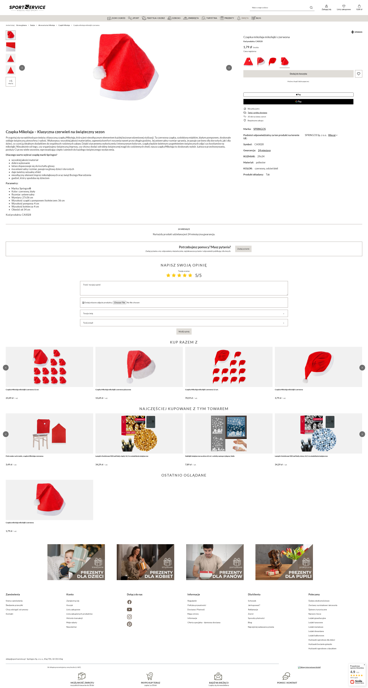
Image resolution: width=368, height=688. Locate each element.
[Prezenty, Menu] (235, 18)
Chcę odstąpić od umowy (17, 609)
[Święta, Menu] (250, 18)
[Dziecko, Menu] (182, 18)
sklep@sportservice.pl (16, 659)
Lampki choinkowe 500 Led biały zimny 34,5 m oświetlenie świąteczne (301, 456)
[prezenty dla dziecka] (76, 562)
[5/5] (190, 275)
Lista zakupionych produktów (79, 614)
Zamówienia (13, 594)
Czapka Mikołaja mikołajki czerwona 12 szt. (22, 389)
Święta (32, 25)
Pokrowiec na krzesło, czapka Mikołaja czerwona (24, 456)
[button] (22, 68)
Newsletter (71, 627)
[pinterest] (154, 624)
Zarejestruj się (72, 601)
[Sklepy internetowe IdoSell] (309, 667)
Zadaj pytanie (243, 249)
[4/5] (185, 275)
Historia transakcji (74, 618)
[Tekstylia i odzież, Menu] (166, 18)
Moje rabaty (71, 622)
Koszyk (69, 605)
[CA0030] (260, 62)
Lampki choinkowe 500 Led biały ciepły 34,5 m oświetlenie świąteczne (121, 456)
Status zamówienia (14, 601)
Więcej (332, 135)
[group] (125, 67)
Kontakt (9, 614)
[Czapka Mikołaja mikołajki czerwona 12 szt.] (49, 367)
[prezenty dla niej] (145, 562)
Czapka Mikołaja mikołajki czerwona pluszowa (113, 389)
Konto (70, 594)
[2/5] (174, 275)
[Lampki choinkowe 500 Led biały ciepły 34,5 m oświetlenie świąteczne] (139, 433)
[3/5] (179, 275)
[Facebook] (154, 602)
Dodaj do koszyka (298, 73)
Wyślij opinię (184, 331)
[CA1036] (248, 62)
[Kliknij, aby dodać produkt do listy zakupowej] (358, 73)
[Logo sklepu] (27, 7)
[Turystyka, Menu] (218, 18)
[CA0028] (285, 62)
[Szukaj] (311, 7)
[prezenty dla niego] (215, 562)
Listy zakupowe (73, 609)
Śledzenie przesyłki (14, 605)
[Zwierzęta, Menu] (200, 18)
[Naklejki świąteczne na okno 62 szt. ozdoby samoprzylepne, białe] (229, 433)
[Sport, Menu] (140, 18)
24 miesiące (264, 150)
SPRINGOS (259, 128)
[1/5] (168, 275)
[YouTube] (154, 609)
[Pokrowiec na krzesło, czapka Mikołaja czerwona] (49, 433)
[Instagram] (154, 617)
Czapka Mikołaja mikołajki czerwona (289, 389)
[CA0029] (273, 62)
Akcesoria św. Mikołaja (46, 25)
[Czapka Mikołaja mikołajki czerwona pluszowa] (139, 367)
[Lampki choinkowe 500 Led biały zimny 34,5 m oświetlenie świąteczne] (318, 433)
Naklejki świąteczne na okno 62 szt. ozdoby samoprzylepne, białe (209, 456)
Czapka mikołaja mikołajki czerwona (20, 522)
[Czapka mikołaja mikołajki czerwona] (49, 500)
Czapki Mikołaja (64, 25)
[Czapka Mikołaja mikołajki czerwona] (318, 367)
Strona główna (21, 25)
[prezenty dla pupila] (284, 562)
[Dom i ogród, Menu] (126, 18)
